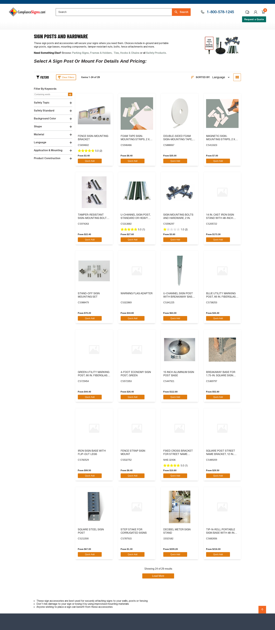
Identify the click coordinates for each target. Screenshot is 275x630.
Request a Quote (254, 19)
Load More (158, 576)
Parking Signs (80, 53)
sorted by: (203, 77)
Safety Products (156, 53)
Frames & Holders (101, 53)
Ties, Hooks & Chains (126, 53)
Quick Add (90, 161)
